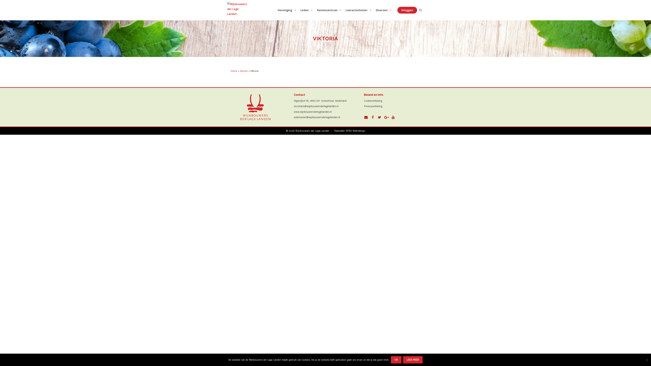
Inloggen (407, 10)
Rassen (244, 71)
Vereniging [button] (285, 10)
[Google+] (386, 117)
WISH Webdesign (355, 130)
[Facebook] (373, 117)
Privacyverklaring (373, 106)
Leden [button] (305, 10)
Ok (396, 359)
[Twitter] (380, 117)
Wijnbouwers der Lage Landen (312, 130)
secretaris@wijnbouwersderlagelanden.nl (316, 106)
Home (234, 71)
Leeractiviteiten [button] (356, 10)
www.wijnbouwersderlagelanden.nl (313, 111)
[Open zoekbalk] (420, 10)
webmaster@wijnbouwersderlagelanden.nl (317, 117)
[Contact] (366, 117)
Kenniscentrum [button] (327, 10)
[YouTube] (393, 117)
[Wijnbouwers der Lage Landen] (237, 10)
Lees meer (413, 359)
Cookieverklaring (373, 100)
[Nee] (646, 360)
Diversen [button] (382, 10)
